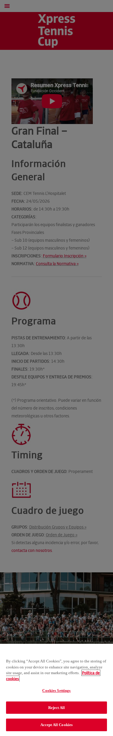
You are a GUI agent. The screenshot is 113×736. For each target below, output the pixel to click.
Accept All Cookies (56, 724)
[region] (56, 690)
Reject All (56, 707)
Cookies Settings (56, 690)
